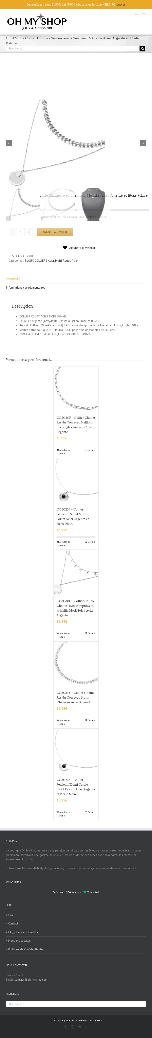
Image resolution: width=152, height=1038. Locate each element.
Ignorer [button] (120, 4)
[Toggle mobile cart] (136, 15)
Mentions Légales (19, 940)
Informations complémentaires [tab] (25, 287)
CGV (10, 915)
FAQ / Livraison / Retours (24, 932)
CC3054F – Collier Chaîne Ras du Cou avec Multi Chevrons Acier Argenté (75, 697)
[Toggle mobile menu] (144, 15)
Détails (91, 449)
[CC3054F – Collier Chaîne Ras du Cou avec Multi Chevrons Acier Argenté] (76, 664)
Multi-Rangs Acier (66, 260)
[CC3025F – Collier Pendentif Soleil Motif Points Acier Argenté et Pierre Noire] (76, 480)
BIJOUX (29, 260)
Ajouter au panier (55, 232)
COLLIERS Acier (44, 260)
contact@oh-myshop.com (30, 979)
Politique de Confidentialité (25, 949)
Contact (13, 923)
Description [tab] (13, 279)
